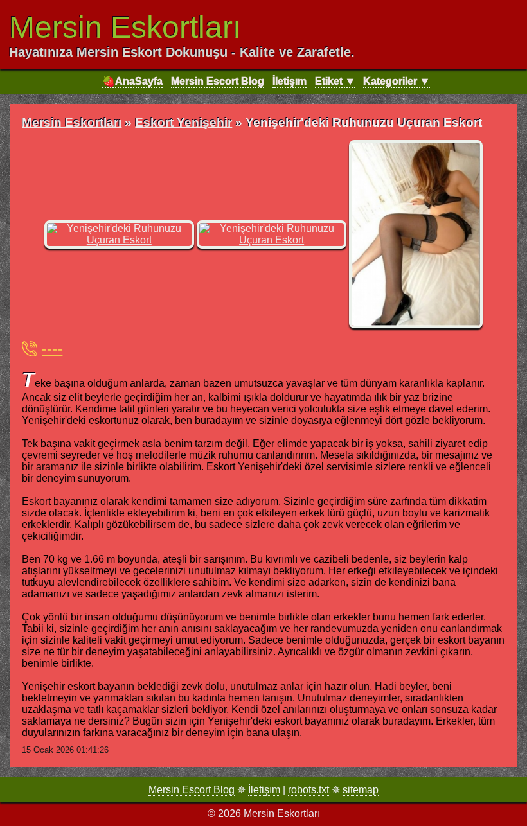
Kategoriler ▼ (396, 81)
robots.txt (308, 789)
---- (52, 348)
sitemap (361, 789)
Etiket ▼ (335, 81)
